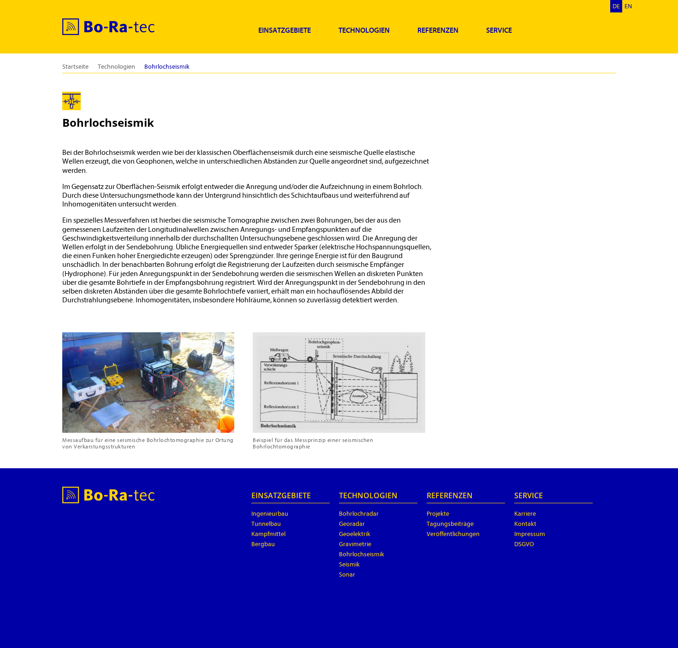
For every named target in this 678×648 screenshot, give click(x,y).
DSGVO (524, 544)
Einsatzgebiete (284, 30)
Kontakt (525, 524)
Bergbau (263, 544)
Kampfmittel (268, 534)
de (616, 6)
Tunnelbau (266, 524)
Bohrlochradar (359, 514)
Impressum (529, 534)
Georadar (352, 524)
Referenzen (437, 30)
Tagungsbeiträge (450, 524)
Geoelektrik (354, 534)
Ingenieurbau (269, 514)
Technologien (364, 30)
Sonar (347, 574)
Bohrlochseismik (361, 554)
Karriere (525, 514)
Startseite (75, 67)
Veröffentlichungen (453, 534)
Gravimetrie (355, 544)
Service (499, 30)
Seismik (349, 564)
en (628, 6)
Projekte (438, 514)
